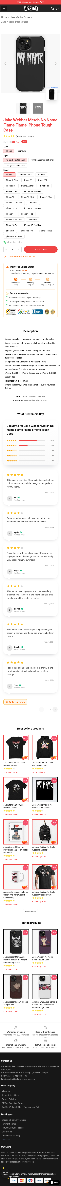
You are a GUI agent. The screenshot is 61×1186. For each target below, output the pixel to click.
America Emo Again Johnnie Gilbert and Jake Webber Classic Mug (15, 895)
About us (6, 1091)
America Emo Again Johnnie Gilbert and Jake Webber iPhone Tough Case (44, 1005)
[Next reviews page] (55, 709)
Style (5, 155)
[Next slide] (55, 63)
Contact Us (7, 1132)
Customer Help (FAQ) (11, 1136)
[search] (52, 8)
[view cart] (57, 8)
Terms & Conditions (10, 1095)
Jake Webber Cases (20, 17)
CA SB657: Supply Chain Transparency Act (20, 1107)
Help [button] (56, 1182)
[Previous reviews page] (41, 709)
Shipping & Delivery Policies (14, 1120)
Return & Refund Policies (13, 1128)
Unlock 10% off (5, 1173)
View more (30, 912)
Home (4, 17)
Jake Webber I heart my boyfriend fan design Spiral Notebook (15, 850)
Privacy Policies (9, 1099)
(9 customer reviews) (25, 136)
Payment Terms (9, 1124)
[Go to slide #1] (23, 108)
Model (6, 170)
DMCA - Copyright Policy (12, 1103)
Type (5, 146)
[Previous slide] (6, 63)
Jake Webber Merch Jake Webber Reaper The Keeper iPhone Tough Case (15, 960)
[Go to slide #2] (38, 108)
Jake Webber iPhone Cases (14, 22)
